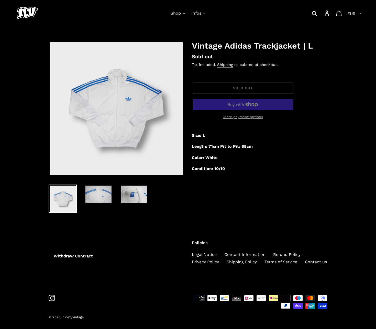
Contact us (316, 261)
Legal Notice (204, 254)
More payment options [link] (243, 117)
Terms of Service (280, 261)
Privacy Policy (205, 261)
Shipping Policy (242, 261)
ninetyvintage (73, 317)
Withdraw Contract (73, 256)
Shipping (225, 64)
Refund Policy (287, 254)
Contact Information (245, 254)
